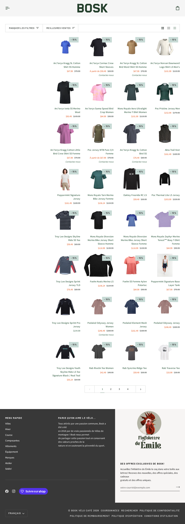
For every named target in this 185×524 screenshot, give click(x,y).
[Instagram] (13, 491)
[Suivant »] (141, 389)
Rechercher (129, 510)
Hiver (8, 429)
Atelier (8, 463)
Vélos (8, 423)
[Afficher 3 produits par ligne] (169, 28)
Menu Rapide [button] (13, 417)
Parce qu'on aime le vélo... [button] (77, 417)
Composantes (12, 440)
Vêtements (10, 446)
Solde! (8, 468)
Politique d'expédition (127, 515)
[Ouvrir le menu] (10, 8)
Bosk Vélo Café (81, 510)
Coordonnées (110, 510)
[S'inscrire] (177, 487)
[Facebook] (6, 491)
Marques (9, 457)
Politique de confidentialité (160, 510)
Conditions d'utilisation (161, 515)
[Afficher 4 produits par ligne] (176, 28)
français (14, 513)
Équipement (11, 451)
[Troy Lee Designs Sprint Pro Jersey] (65, 306)
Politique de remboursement (90, 515)
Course (8, 435)
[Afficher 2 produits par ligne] (163, 28)
